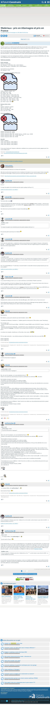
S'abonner (46, 35)
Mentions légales (27, 700)
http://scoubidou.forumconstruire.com (12, 151)
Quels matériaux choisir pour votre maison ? (18, 598)
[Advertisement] (25, 508)
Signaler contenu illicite (19, 700)
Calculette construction (35, 700)
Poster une (32, 574)
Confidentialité (18, 701)
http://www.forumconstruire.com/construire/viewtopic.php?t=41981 (15, 153)
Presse (43, 700)
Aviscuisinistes (46, 5)
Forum (2, 5)
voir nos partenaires (4, 693)
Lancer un (20, 574)
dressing (22, 287)
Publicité (13, 701)
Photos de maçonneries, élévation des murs (30, 598)
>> (28, 39)
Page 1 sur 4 (23, 39)
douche (29, 204)
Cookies (22, 701)
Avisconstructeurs (38, 5)
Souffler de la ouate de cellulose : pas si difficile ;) (9, 189)
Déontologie (47, 700)
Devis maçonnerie (6, 596)
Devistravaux (30, 5)
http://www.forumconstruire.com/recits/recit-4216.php (18, 342)
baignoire (26, 204)
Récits (10, 5)
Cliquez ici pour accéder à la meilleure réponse (12, 161)
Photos (17, 5)
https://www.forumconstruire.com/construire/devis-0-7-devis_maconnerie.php (20, 175)
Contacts (12, 700)
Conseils (24, 5)
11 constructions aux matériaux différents (43, 597)
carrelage (32, 203)
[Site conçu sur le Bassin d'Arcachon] (4, 701)
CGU (40, 700)
